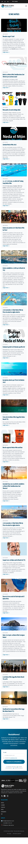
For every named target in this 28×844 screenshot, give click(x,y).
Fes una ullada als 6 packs (13, 117)
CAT (5, 1)
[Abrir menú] (26, 6)
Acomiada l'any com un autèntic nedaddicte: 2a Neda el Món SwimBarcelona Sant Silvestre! (13, 486)
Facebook (14, 244)
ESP (2, 1)
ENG (7, 1)
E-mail (4, 752)
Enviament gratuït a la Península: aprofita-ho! (14, 347)
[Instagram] (7, 796)
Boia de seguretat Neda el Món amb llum (12, 447)
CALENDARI (3, 805)
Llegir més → (6, 52)
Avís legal (9, 833)
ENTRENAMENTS (3, 811)
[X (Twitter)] (2, 796)
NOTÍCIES (2, 802)
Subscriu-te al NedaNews (14, 761)
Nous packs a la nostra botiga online (11, 110)
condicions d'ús (13, 757)
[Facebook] (4, 796)
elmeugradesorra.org (9, 84)
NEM (1, 814)
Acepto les (11, 757)
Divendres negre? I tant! (8, 36)
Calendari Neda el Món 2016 (9, 145)
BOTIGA (2, 809)
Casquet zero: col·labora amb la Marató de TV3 (14, 560)
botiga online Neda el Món (9, 42)
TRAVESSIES (3, 807)
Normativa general (17, 833)
